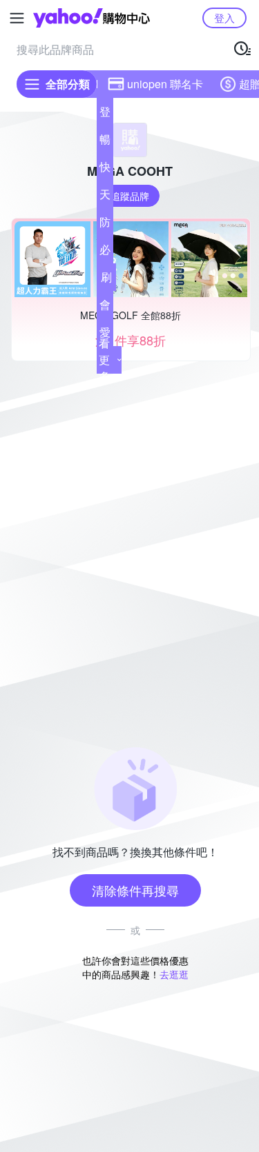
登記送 (105, 114)
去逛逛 (174, 974)
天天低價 (105, 197)
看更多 (104, 359)
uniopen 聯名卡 (165, 84)
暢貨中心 (105, 142)
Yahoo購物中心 (91, 18)
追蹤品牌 (130, 196)
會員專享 (105, 307)
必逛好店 (105, 252)
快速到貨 (105, 170)
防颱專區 (105, 225)
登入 (224, 17)
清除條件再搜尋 (135, 890)
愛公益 (105, 335)
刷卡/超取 (106, 280)
